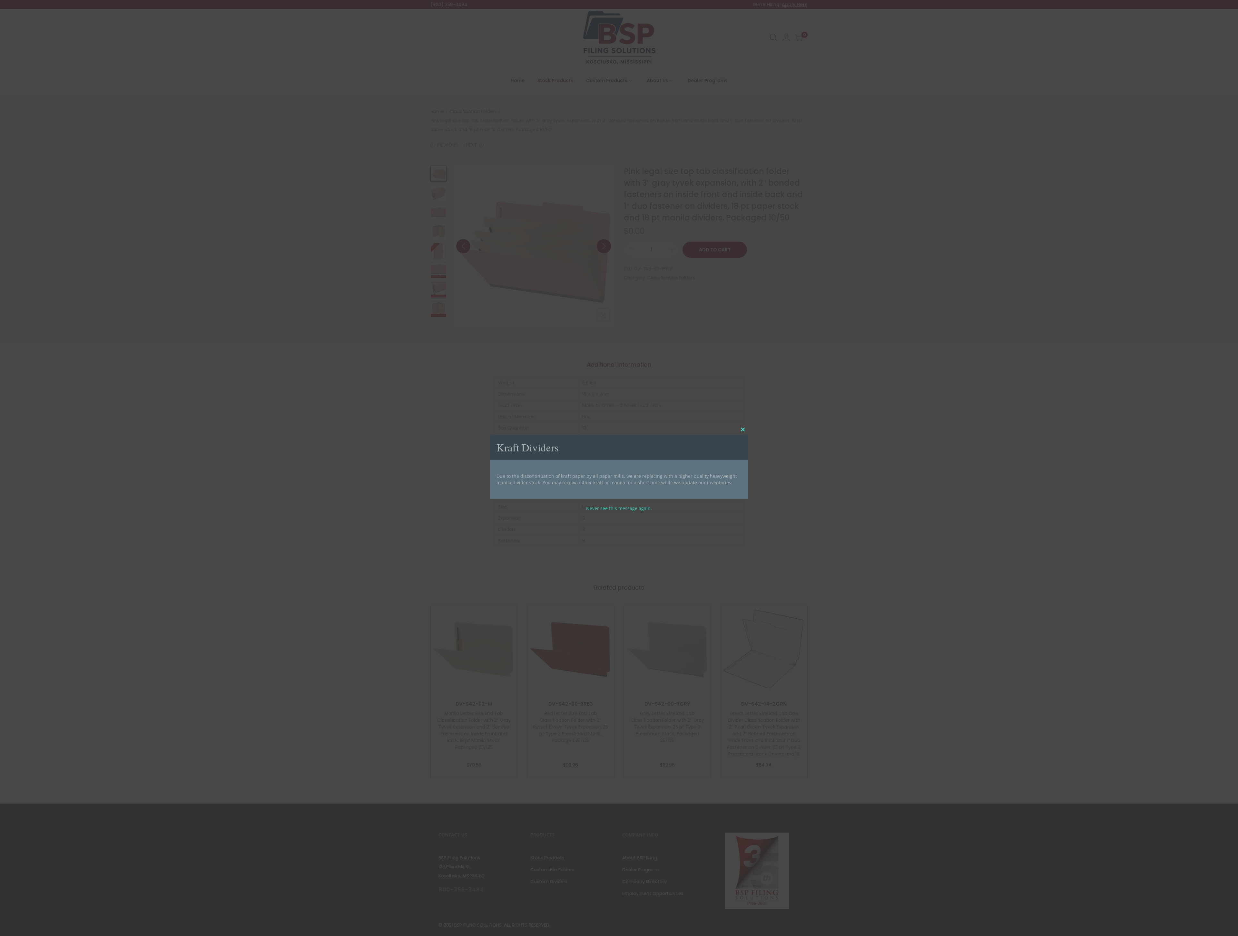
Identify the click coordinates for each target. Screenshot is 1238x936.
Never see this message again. (619, 508)
